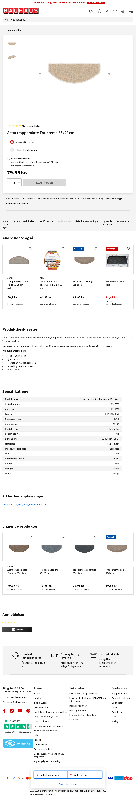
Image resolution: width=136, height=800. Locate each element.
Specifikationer (46, 221)
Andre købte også (5, 224)
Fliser (114, 716)
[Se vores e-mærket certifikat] (18, 743)
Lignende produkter (107, 223)
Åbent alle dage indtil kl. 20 (33, 664)
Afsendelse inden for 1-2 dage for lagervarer (72, 664)
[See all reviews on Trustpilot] (18, 724)
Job (36, 735)
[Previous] (40, 73)
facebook (4, 710)
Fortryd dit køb (41, 721)
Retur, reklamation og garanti (48, 725)
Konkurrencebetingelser (46, 730)
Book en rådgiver (78, 705)
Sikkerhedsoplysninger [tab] (23, 496)
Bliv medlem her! (96, 2)
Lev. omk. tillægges (15, 304)
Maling (115, 721)
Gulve (115, 707)
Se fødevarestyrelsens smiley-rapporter (49, 755)
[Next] (109, 73)
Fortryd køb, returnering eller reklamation (107, 663)
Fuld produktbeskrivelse (17, 203)
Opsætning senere (68, 784)
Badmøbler (117, 702)
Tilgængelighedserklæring (47, 761)
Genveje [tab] (38, 687)
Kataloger (39, 698)
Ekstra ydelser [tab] (76, 687)
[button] (17, 629)
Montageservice (77, 710)
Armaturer (117, 712)
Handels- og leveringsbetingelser (50, 712)
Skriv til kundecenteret (14, 697)
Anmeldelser (123, 221)
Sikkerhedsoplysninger (87, 221)
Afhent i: (20, 150)
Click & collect (41, 707)
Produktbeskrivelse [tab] (19, 329)
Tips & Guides (41, 702)
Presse (37, 739)
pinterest (28, 710)
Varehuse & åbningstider (15, 701)
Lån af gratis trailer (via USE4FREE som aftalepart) (88, 700)
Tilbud (37, 693)
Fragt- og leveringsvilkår (46, 716)
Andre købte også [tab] (17, 237)
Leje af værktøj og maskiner (83, 693)
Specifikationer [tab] (16, 391)
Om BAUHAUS (40, 744)
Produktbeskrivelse (24, 221)
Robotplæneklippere (122, 698)
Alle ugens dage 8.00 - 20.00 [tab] (17, 689)
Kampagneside (119, 693)
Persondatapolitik (43, 749)
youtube (20, 710)
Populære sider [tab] (120, 687)
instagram (11, 710)
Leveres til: (21, 142)
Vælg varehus (32, 150)
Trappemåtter (14, 30)
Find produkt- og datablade (83, 715)
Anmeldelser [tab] (13, 614)
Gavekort (74, 719)
